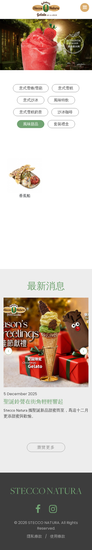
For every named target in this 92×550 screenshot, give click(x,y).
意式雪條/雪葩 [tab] (30, 88)
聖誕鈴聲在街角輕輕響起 (33, 402)
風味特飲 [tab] (61, 100)
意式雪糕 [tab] (65, 88)
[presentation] (8, 351)
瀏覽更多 (46, 447)
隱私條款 (34, 536)
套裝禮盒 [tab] (61, 124)
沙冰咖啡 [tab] (65, 112)
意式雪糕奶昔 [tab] (30, 112)
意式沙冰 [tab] (30, 100)
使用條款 (57, 536)
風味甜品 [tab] (30, 124)
